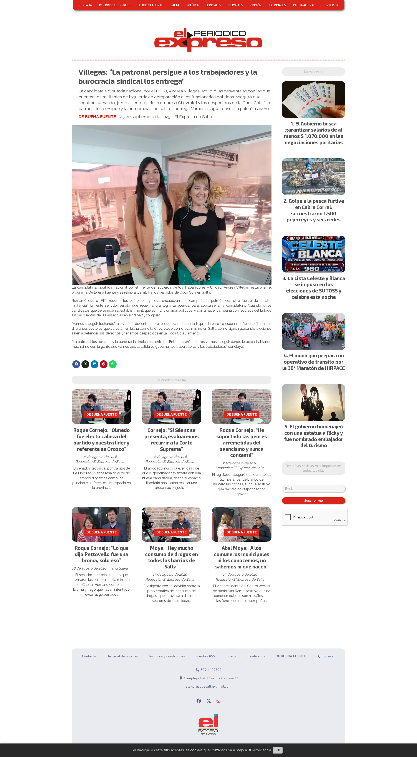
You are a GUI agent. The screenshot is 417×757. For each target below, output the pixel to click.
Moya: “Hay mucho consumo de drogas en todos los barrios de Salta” (171, 557)
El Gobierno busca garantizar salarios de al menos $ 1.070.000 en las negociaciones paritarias (313, 132)
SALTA (174, 5)
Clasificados (256, 656)
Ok (277, 750)
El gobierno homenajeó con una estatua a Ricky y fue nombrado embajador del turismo (313, 435)
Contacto (89, 656)
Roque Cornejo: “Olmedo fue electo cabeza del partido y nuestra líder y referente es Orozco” (101, 439)
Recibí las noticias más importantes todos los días (314, 467)
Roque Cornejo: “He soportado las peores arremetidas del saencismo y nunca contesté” (241, 442)
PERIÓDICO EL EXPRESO (115, 5)
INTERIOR (332, 5)
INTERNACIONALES (305, 5)
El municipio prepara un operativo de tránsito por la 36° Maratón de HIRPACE (313, 361)
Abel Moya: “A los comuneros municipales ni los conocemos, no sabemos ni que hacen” (241, 557)
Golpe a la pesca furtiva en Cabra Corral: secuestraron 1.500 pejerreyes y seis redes (315, 210)
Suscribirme (313, 500)
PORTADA (85, 5)
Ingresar (328, 656)
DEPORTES (235, 5)
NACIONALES (277, 5)
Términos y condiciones (166, 656)
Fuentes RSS (205, 656)
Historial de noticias (122, 656)
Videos (230, 656)
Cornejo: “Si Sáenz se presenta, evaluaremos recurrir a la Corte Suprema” (171, 439)
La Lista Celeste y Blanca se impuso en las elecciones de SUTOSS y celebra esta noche (315, 287)
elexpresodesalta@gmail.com (208, 686)
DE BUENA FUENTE (150, 5)
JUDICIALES (213, 5)
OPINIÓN (255, 5)
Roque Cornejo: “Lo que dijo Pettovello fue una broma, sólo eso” (101, 554)
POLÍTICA (193, 5)
